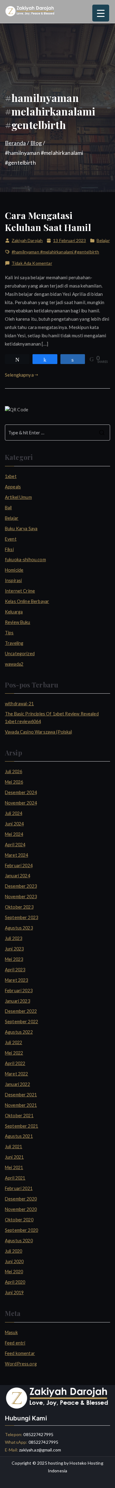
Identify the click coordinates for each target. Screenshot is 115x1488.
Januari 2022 (17, 1084)
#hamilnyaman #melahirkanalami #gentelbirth (55, 251)
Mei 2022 (14, 1052)
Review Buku (17, 622)
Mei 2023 (14, 959)
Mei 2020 (14, 1271)
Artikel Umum (18, 497)
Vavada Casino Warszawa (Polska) (38, 731)
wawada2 (14, 664)
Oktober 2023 (19, 907)
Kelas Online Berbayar (27, 601)
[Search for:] (57, 432)
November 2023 (21, 896)
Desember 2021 (21, 1094)
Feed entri (15, 1342)
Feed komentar (20, 1353)
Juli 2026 (13, 771)
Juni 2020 (14, 1261)
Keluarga (14, 611)
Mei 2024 (14, 834)
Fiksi (9, 549)
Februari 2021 (19, 1188)
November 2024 (21, 802)
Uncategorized (20, 653)
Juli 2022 (13, 1042)
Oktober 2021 (19, 1115)
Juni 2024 (14, 823)
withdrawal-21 (19, 703)
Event (11, 539)
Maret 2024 (16, 855)
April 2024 (15, 844)
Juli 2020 (13, 1251)
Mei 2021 (14, 1167)
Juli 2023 (13, 938)
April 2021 (15, 1178)
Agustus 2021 (19, 1136)
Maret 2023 (16, 980)
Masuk (11, 1332)
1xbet (11, 476)
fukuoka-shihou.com (25, 559)
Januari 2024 (17, 875)
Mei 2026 (14, 782)
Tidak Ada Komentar (32, 263)
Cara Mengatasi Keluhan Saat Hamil (48, 221)
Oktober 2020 (19, 1219)
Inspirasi (13, 580)
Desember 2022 (21, 1011)
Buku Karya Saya (21, 528)
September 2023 (21, 917)
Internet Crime (20, 590)
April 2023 (15, 969)
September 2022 (21, 1021)
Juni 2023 (14, 948)
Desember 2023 (21, 886)
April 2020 (15, 1282)
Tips (9, 632)
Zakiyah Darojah (27, 240)
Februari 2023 (19, 990)
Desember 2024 (21, 792)
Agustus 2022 (19, 1032)
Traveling (14, 643)
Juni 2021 (14, 1157)
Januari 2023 (17, 1001)
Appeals (13, 486)
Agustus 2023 (19, 927)
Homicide (14, 570)
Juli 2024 (13, 813)
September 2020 (21, 1230)
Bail (8, 507)
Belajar (103, 240)
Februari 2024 (19, 865)
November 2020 (21, 1209)
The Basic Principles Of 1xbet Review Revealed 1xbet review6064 (52, 717)
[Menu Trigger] (100, 13)
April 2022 (15, 1063)
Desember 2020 (21, 1198)
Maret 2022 (16, 1073)
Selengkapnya (19, 375)
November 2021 (21, 1105)
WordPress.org (21, 1363)
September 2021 (21, 1126)
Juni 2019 (14, 1292)
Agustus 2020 (19, 1240)
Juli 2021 (13, 1146)
